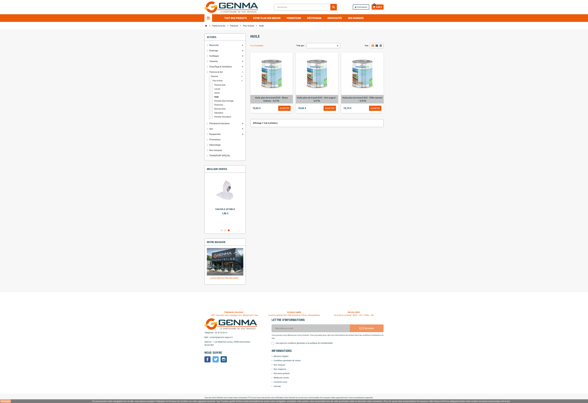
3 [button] (229, 230)
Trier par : (300, 45)
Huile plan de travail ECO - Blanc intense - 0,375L (271, 99)
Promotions (294, 18)
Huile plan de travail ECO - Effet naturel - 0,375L (362, 99)
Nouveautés (335, 18)
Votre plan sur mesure (267, 18)
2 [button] (225, 230)
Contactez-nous (280, 382)
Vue (366, 45)
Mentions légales (281, 356)
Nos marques (356, 18)
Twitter (216, 359)
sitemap (277, 386)
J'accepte (5, 401)
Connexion (360, 7)
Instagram (224, 359)
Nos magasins (280, 369)
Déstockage (314, 18)
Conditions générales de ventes (287, 360)
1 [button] (222, 230)
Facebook (207, 359)
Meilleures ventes (281, 378)
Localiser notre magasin (224, 278)
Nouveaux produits (282, 373)
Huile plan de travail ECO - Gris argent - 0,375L (317, 99)
